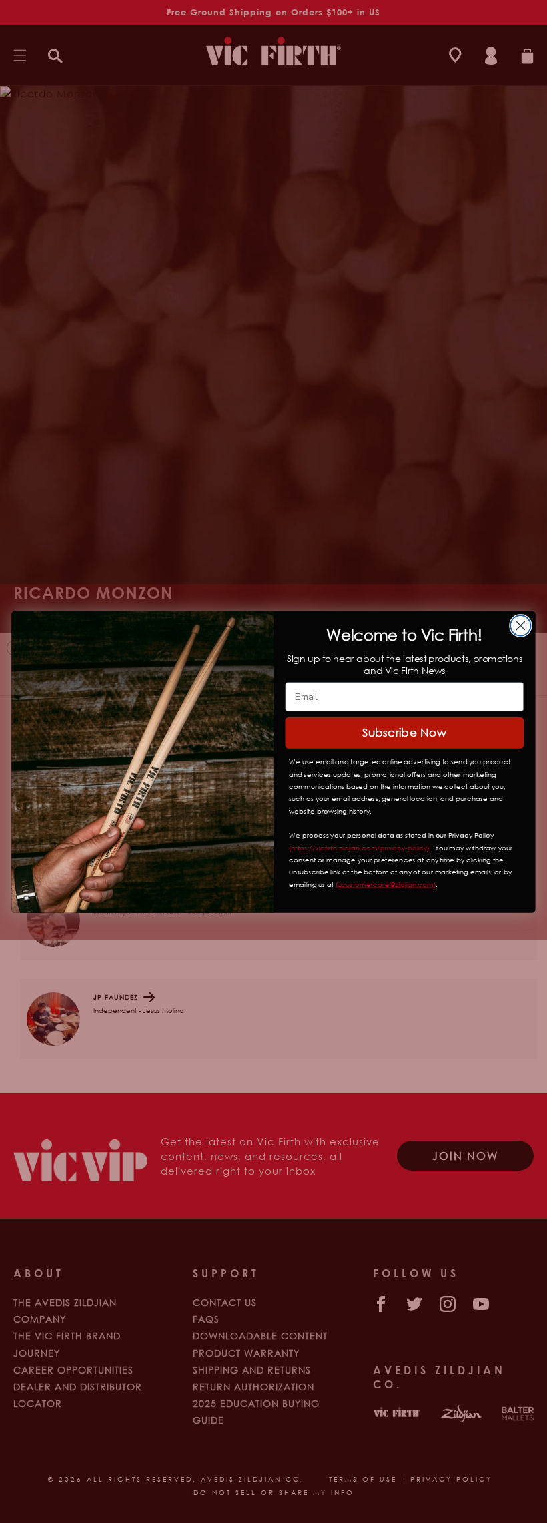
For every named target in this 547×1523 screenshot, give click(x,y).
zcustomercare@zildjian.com (386, 884)
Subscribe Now (404, 732)
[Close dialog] (520, 625)
